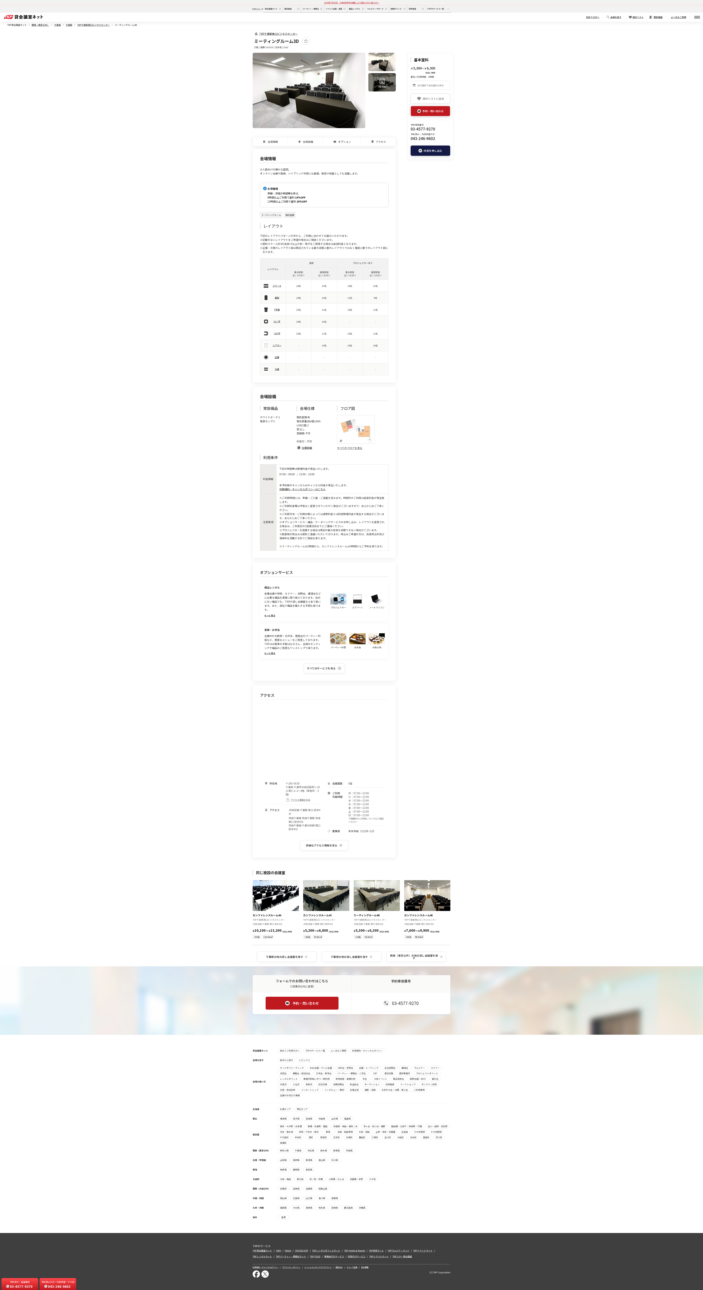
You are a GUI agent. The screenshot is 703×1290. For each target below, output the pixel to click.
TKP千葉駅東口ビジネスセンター (93, 24)
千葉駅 (69, 24)
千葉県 (57, 24)
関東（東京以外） (40, 24)
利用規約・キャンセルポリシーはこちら (302, 489)
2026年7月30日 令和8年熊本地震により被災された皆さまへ (351, 2)
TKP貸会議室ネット (17, 24)
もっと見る (269, 615)
